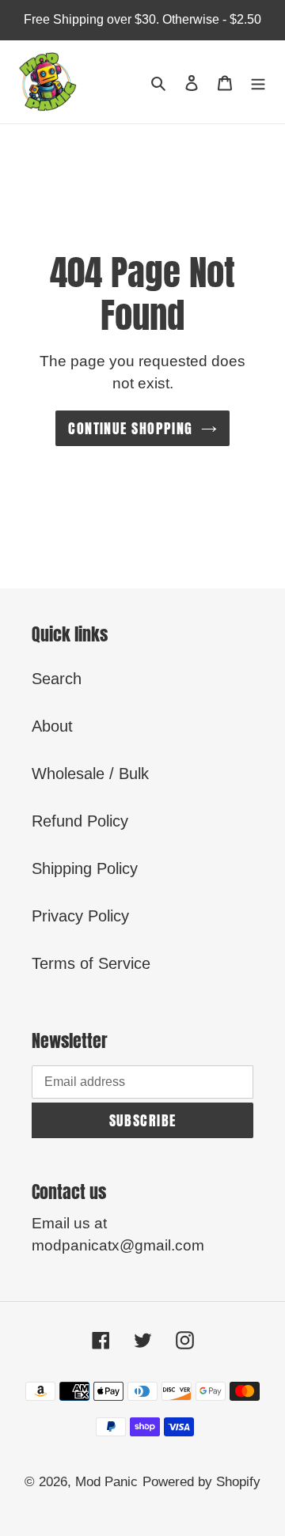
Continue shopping (130, 428)
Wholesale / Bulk (90, 773)
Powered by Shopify (201, 1481)
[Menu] (258, 82)
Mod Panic (106, 1481)
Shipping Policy (85, 868)
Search (57, 678)
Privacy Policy (80, 916)
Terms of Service (91, 963)
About (52, 726)
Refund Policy (80, 821)
